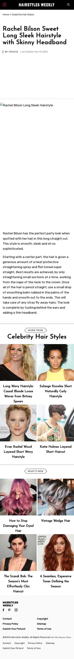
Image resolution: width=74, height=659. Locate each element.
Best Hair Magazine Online (61, 637)
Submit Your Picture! (14, 628)
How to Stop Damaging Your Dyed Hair (18, 526)
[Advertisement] (37, 74)
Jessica (13, 51)
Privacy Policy (10, 623)
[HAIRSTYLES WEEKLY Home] (37, 604)
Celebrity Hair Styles (23, 14)
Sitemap (41, 623)
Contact (7, 618)
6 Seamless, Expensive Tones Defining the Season (55, 581)
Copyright (42, 618)
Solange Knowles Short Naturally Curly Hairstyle (56, 391)
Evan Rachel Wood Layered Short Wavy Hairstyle (18, 451)
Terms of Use (44, 628)
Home (6, 14)
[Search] (69, 5)
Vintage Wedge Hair (55, 520)
